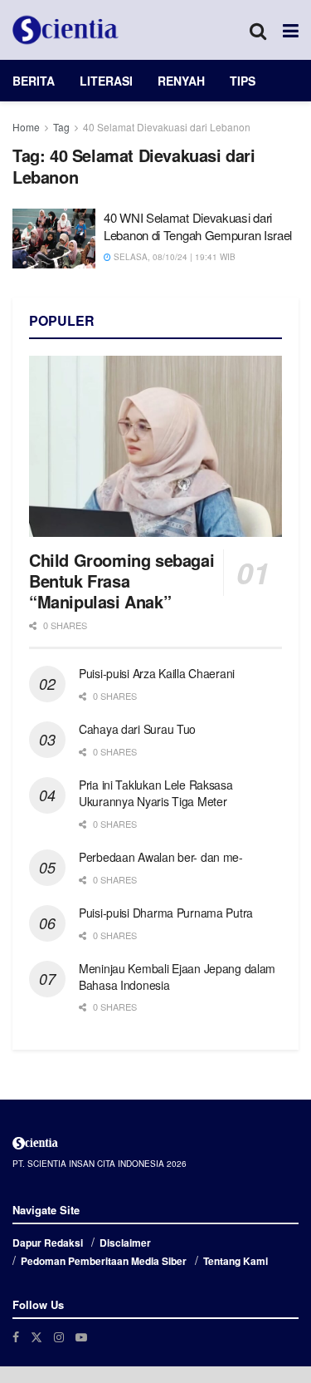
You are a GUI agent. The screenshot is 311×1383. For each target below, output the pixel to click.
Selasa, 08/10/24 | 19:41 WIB (173, 257)
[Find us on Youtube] (81, 1336)
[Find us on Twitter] (36, 1336)
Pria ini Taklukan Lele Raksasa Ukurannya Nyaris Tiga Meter (156, 793)
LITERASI (106, 80)
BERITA (33, 80)
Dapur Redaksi (47, 1242)
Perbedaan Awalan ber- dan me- (161, 857)
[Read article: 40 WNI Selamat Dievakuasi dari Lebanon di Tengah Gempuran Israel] (53, 238)
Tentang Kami (235, 1260)
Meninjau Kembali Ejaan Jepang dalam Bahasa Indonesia (177, 976)
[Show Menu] (291, 30)
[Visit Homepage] (65, 30)
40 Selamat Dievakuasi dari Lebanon (166, 127)
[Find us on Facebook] (15, 1336)
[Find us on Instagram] (59, 1336)
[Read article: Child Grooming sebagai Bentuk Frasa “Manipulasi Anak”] (155, 446)
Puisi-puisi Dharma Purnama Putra (166, 912)
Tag (61, 127)
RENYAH (181, 80)
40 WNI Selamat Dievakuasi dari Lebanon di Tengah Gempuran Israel (198, 226)
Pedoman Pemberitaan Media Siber (104, 1260)
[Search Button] (258, 30)
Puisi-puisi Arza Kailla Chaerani (157, 673)
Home (26, 127)
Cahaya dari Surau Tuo (137, 729)
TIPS (242, 80)
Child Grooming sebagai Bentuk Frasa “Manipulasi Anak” (121, 580)
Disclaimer (125, 1242)
